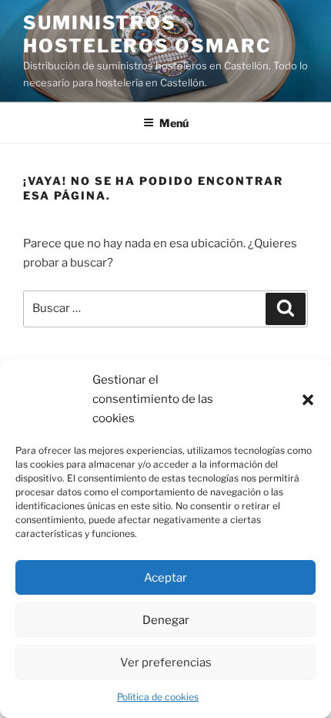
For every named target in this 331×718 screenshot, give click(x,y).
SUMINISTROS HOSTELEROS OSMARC (147, 34)
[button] (308, 400)
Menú (174, 122)
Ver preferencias (166, 662)
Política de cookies (158, 697)
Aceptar (165, 578)
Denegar (165, 620)
